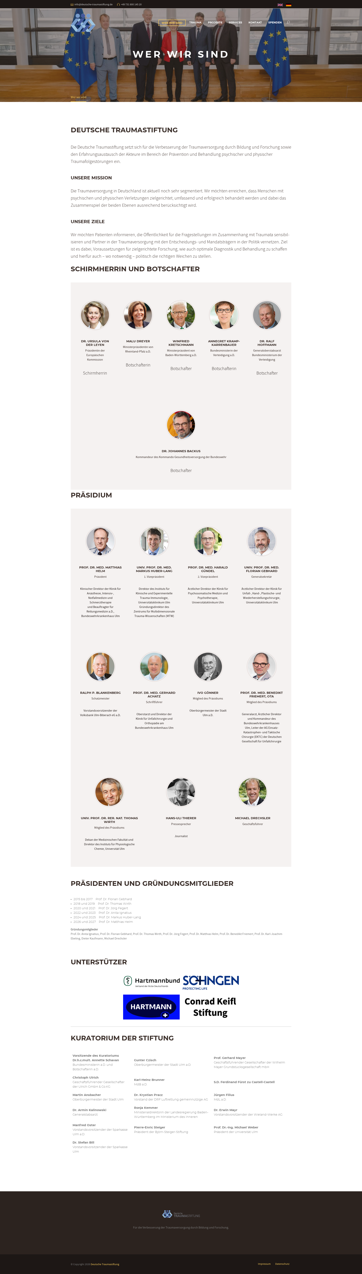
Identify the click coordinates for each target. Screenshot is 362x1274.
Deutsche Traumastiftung (105, 1264)
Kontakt (255, 22)
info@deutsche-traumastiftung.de (93, 4)
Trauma (195, 22)
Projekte (215, 22)
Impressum (264, 1264)
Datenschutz (282, 1264)
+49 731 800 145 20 (131, 4)
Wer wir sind (172, 23)
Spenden (275, 22)
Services (235, 22)
